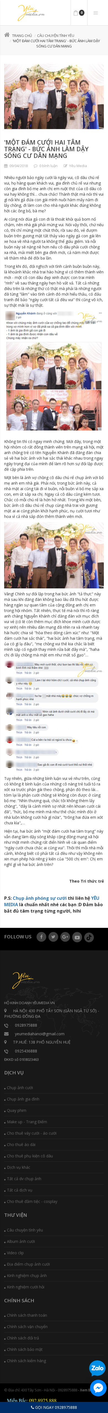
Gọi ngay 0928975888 (55, 1407)
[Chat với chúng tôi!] (98, 1388)
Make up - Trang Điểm (27, 1121)
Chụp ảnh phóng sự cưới (40, 898)
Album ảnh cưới (21, 1241)
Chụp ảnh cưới (20, 1087)
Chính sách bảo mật (25, 1349)
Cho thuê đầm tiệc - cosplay (32, 1201)
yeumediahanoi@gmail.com (40, 1033)
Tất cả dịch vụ (19, 1190)
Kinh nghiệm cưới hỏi (25, 1286)
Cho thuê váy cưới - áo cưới (31, 1133)
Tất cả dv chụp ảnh (24, 1178)
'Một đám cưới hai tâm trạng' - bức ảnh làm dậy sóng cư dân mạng (46, 149)
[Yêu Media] (30, 13)
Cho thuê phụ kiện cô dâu (30, 1155)
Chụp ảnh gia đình (23, 1099)
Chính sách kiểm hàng (26, 1360)
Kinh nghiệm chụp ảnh (27, 1275)
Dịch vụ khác (18, 1167)
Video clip (15, 1252)
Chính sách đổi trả (23, 1338)
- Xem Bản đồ (89, 1389)
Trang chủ (22, 35)
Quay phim (16, 1110)
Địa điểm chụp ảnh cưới (28, 1264)
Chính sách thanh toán (27, 1315)
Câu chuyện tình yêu (55, 35)
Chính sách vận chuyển (27, 1326)
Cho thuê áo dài (21, 1144)
